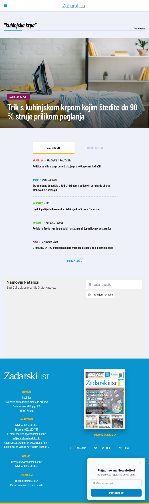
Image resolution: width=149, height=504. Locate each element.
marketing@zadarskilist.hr (31, 434)
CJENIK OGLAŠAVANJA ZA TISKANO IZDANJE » (26, 447)
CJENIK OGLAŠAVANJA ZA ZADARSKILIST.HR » (26, 442)
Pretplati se (116, 492)
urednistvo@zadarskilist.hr (26, 462)
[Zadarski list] (74, 5)
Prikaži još (73, 261)
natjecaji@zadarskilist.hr (27, 438)
